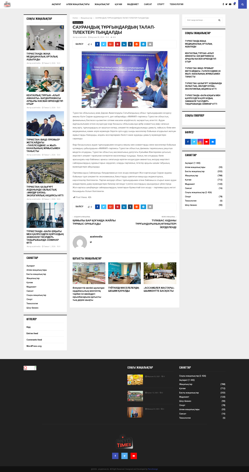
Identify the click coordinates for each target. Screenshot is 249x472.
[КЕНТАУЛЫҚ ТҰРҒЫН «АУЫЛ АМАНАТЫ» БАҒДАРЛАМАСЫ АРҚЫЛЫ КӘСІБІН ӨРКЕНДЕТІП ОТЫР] (45, 79)
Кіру (29, 327)
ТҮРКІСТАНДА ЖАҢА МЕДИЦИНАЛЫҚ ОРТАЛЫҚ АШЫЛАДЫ (42, 57)
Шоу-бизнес (32, 308)
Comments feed (34, 340)
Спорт (160, 4)
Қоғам (118, 4)
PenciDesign (153, 469)
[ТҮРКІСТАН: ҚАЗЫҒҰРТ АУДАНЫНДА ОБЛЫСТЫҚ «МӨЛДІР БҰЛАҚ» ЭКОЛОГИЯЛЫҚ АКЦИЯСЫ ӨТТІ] (45, 170)
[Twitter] (227, 4)
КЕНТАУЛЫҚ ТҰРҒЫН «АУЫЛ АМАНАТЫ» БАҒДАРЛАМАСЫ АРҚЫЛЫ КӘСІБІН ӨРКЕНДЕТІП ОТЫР (45, 100)
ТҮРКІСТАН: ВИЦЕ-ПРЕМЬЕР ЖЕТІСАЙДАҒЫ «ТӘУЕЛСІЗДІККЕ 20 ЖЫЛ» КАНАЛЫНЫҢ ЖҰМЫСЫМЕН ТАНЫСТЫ (43, 145)
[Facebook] (224, 4)
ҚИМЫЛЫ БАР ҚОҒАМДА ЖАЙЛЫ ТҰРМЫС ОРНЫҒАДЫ (94, 222)
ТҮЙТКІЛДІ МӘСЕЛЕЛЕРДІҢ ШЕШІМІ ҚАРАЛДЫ (123, 289)
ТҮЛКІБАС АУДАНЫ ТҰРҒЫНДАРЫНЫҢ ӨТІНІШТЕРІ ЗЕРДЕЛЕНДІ (155, 224)
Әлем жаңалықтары (77, 4)
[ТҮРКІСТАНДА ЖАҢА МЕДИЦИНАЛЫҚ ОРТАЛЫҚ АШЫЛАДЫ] (45, 37)
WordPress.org (34, 346)
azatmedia (82, 37)
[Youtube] (231, 4)
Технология (176, 4)
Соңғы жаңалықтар (36, 295)
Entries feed (32, 333)
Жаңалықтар (102, 4)
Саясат (148, 4)
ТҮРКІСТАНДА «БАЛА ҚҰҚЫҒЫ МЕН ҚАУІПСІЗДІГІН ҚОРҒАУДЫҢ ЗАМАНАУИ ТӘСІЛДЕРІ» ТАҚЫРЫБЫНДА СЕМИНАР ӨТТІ (45, 237)
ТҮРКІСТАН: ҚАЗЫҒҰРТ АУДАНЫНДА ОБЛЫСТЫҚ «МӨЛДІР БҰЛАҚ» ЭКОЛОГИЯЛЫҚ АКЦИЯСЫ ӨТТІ (45, 191)
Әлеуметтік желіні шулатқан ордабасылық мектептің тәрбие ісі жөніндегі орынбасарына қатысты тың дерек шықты (88, 294)
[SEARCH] (219, 20)
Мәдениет (133, 4)
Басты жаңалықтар (36, 274)
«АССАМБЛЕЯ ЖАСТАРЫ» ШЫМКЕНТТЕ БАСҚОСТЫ (159, 289)
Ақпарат (56, 4)
